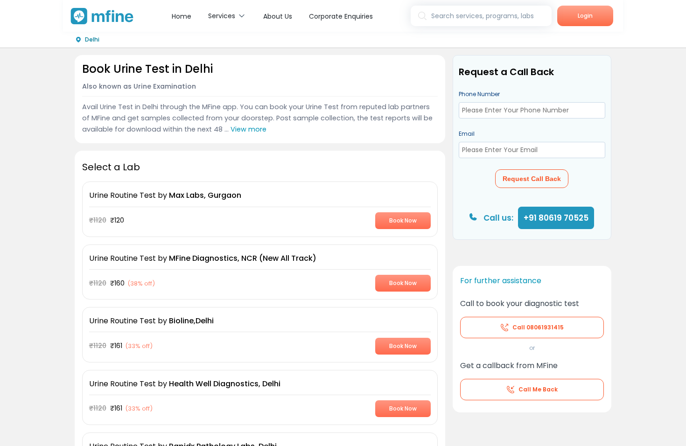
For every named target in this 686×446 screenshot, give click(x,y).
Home (181, 16)
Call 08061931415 (538, 327)
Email (467, 134)
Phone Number (479, 94)
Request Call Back (532, 178)
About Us (277, 16)
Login (585, 16)
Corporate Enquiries (341, 16)
